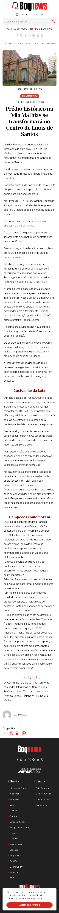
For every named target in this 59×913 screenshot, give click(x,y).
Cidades (14, 838)
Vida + (13, 805)
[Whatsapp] (42, 35)
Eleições (14, 850)
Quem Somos (42, 799)
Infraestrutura (29, 96)
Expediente (41, 805)
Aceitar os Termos (29, 905)
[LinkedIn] (37, 35)
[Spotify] (33, 35)
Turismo (14, 872)
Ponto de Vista (34, 43)
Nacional (51, 43)
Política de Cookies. (34, 898)
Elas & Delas (16, 844)
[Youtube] (25, 35)
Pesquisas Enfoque (19, 827)
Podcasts (14, 799)
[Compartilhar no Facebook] (5, 733)
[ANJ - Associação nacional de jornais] (29, 770)
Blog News (15, 855)
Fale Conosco (43, 788)
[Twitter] (29, 35)
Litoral (13, 833)
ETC (12, 878)
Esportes (14, 816)
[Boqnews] (29, 6)
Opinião (13, 810)
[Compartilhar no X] (11, 733)
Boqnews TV (16, 867)
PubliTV (13, 861)
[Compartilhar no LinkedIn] (17, 733)
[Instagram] (21, 35)
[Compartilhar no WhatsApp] (23, 733)
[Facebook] (17, 35)
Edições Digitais (17, 822)
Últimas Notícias (13, 43)
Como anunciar (43, 793)
